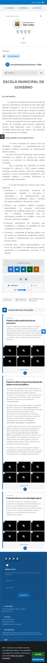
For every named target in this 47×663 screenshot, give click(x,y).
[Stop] (26, 279)
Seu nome (9, 580)
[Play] (21, 279)
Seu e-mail (9, 587)
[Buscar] (40, 16)
